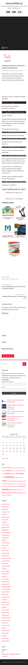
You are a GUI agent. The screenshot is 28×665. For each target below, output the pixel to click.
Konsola (21, 477)
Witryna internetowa (7, 348)
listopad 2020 (5, 555)
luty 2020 (4, 576)
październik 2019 (6, 586)
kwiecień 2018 (5, 630)
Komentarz (5, 313)
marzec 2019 (5, 604)
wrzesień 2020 (6, 561)
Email (3, 387)
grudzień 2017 (5, 641)
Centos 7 (13, 470)
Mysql (19, 481)
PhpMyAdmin (9, 483)
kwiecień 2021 (5, 543)
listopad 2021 (5, 530)
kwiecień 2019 (5, 602)
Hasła (3, 477)
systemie (22, 486)
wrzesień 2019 (6, 589)
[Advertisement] (14, 31)
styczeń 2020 (5, 579)
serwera (13, 486)
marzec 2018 (5, 633)
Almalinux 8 (22, 467)
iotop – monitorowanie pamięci (15, 411)
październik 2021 (6, 532)
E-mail (4, 342)
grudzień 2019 (5, 581)
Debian (7, 474)
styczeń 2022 (5, 524)
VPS (6, 495)
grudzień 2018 (5, 612)
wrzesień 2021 (6, 535)
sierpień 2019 (5, 592)
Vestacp (4, 495)
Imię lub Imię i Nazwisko (7, 381)
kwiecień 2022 (5, 517)
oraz (25, 481)
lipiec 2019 (5, 594)
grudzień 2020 (5, 553)
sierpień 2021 (5, 537)
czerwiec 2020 (5, 566)
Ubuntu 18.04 (12, 489)
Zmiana (9, 495)
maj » (7, 458)
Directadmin (7, 279)
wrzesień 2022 (6, 504)
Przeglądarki (18, 483)
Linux (22, 70)
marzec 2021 (5, 545)
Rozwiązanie (4, 486)
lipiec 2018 (5, 623)
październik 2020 (6, 558)
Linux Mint (9, 481)
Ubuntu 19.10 (19, 489)
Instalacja (12, 279)
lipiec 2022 (5, 509)
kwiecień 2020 (5, 571)
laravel (17, 279)
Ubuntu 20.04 (6, 492)
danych (3, 473)
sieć (16, 486)
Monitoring (14, 481)
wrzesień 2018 (6, 620)
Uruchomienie (23, 492)
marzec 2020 (5, 574)
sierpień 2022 (5, 506)
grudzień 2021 (5, 527)
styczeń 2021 (5, 550)
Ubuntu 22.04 (16, 492)
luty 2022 (4, 522)
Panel (3, 483)
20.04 (4, 467)
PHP (5, 483)
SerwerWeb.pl (14, 3)
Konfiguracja (16, 477)
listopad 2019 (5, 584)
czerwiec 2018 (5, 625)
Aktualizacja (12, 467)
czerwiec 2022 (5, 512)
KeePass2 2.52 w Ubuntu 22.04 (15, 400)
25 (10, 451)
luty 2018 (4, 635)
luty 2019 (4, 607)
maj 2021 (4, 540)
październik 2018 (6, 617)
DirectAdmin (7, 277)
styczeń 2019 (5, 610)
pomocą (14, 483)
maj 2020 (4, 568)
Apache (3, 470)
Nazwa (4, 335)
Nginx (22, 481)
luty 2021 (4, 548)
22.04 (8, 467)
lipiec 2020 (5, 563)
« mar (3, 458)
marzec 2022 (5, 519)
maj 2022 (4, 514)
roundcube (23, 483)
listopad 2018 (5, 615)
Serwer (8, 486)
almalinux (17, 467)
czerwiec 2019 (5, 597)
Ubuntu (5, 489)
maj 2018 (4, 628)
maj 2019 (4, 599)
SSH (18, 486)
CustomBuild (22, 470)
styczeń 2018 (5, 638)
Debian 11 (13, 473)
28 (20, 451)
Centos (8, 470)
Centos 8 (17, 470)
